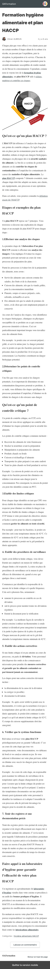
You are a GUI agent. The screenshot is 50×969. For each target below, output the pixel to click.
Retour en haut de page (38, 957)
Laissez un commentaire (25, 945)
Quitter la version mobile (25, 965)
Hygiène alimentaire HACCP (26, 936)
